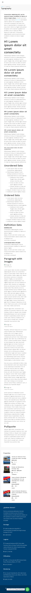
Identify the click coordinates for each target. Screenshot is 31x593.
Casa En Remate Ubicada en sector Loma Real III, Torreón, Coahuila (19, 492)
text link (18, 20)
